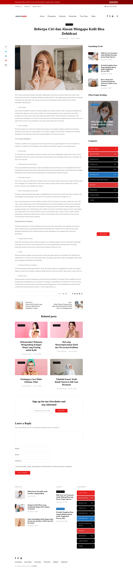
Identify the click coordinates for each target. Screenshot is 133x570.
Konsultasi (72, 16)
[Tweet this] (6, 51)
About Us (27, 6)
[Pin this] (6, 60)
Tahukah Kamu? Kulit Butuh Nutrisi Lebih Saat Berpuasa (66, 382)
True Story (84, 16)
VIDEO (103, 200)
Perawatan (52, 16)
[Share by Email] (6, 65)
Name (17, 449)
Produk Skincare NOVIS (103, 180)
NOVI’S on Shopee (112, 6)
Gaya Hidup (103, 149)
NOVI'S (35, 566)
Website (18, 461)
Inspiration (64, 562)
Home (42, 16)
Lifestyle (62, 16)
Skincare (103, 190)
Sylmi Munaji (64, 38)
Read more (113, 2)
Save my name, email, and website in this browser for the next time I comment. (44, 467)
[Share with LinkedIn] (6, 56)
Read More (103, 234)
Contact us (18, 6)
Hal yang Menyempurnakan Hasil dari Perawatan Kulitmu (66, 345)
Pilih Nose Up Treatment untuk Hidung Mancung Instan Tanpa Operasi (109, 55)
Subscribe (61, 410)
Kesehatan (103, 159)
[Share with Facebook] (6, 47)
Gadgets (55, 562)
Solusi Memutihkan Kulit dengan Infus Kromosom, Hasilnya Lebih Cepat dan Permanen (40, 521)
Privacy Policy (37, 6)
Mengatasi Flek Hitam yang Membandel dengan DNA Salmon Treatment (38, 507)
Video (93, 16)
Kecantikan (103, 154)
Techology (37, 562)
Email (17, 455)
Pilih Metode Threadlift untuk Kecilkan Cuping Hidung (102, 124)
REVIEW (103, 185)
